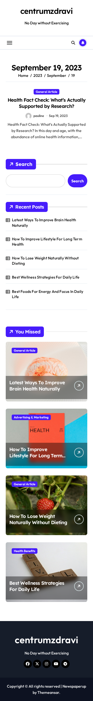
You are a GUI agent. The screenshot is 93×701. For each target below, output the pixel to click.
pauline (38, 116)
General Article (46, 92)
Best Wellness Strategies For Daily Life (45, 277)
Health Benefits (24, 551)
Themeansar (48, 692)
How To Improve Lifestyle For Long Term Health (47, 242)
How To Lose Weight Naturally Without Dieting (45, 261)
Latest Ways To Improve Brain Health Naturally (44, 222)
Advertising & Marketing (31, 417)
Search (24, 164)
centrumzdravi (46, 11)
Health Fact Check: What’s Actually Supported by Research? (47, 103)
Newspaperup (74, 686)
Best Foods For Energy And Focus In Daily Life (47, 294)
